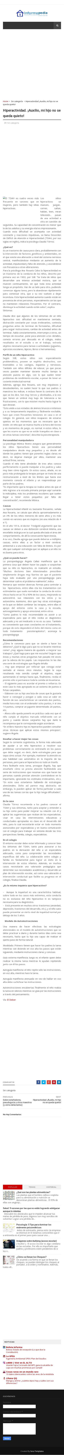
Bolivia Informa (14, 1347)
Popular (12, 1187)
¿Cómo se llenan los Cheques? (31, 1257)
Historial (51, 1187)
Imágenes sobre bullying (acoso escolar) (36, 1241)
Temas (32, 1187)
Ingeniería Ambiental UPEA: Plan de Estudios (26, 1358)
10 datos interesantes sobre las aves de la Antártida (30, 1374)
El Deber (11, 999)
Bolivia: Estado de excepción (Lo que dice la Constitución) (25, 1350)
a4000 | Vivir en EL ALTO (19, 1362)
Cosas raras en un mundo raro (22, 1371)
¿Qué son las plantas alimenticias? (33, 1192)
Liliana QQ (11, 1378)
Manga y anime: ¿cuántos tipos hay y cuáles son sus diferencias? (30, 1382)
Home (5, 101)
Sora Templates (37, 1451)
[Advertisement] (32, 64)
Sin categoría (17, 101)
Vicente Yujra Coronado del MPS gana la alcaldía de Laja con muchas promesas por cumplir (29, 1366)
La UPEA (10, 1356)
